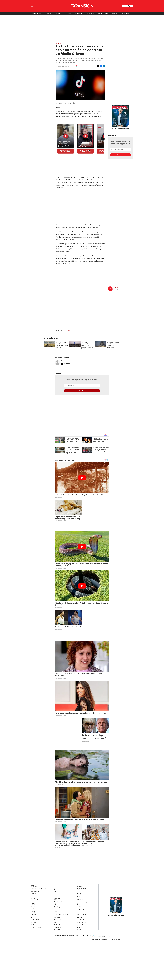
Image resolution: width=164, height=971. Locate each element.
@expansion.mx (84, 935)
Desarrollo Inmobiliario (61, 914)
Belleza (33, 926)
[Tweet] (98, 66)
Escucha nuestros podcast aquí (123, 290)
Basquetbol (80, 909)
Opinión (33, 913)
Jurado (79, 929)
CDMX (32, 909)
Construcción (58, 912)
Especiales (80, 899)
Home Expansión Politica (38, 888)
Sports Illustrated (82, 903)
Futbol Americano (82, 908)
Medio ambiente (59, 924)
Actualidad (80, 894)
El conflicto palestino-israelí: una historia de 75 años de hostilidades (113, 344)
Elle (55, 888)
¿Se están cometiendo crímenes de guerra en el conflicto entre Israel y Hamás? (87, 345)
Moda (32, 924)
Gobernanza (57, 927)
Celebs (56, 893)
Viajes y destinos (82, 922)
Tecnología (90, 13)
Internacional (79, 13)
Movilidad (57, 929)
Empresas (49, 13)
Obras (100, 13)
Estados (33, 911)
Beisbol (79, 906)
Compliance (50, 942)
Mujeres (114, 13)
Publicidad (41, 942)
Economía (68, 13)
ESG (106, 13)
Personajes (80, 924)
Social (55, 925)
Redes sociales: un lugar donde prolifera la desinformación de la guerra (62, 344)
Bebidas (79, 921)
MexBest (79, 917)
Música (56, 906)
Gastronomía (80, 919)
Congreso (34, 908)
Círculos (33, 922)
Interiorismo (57, 919)
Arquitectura (57, 917)
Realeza (33, 921)
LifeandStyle (35, 899)
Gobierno (33, 904)
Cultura (56, 885)
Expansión (34, 885)
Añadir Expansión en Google (83, 66)
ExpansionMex (88, 935)
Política (58, 13)
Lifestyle (79, 912)
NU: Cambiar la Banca (120, 129)
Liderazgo (80, 896)
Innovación (80, 886)
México (33, 906)
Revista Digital (128, 6)
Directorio (86, 942)
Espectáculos (35, 919)
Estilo (55, 899)
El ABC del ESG (81, 888)
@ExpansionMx (68, 363)
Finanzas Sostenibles (83, 885)
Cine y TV (57, 904)
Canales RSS (78, 942)
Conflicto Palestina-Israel (76, 331)
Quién (32, 918)
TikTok (66, 331)
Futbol (79, 904)
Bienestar (80, 926)
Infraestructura (58, 916)
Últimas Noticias (37, 13)
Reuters (63, 361)
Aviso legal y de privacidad (63, 942)
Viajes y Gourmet (36, 927)
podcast (116, 287)
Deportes (56, 903)
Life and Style (125, 13)
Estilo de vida (58, 894)
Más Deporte (81, 911)
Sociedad (34, 914)
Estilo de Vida (81, 927)
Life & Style (57, 898)
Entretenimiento (58, 901)
